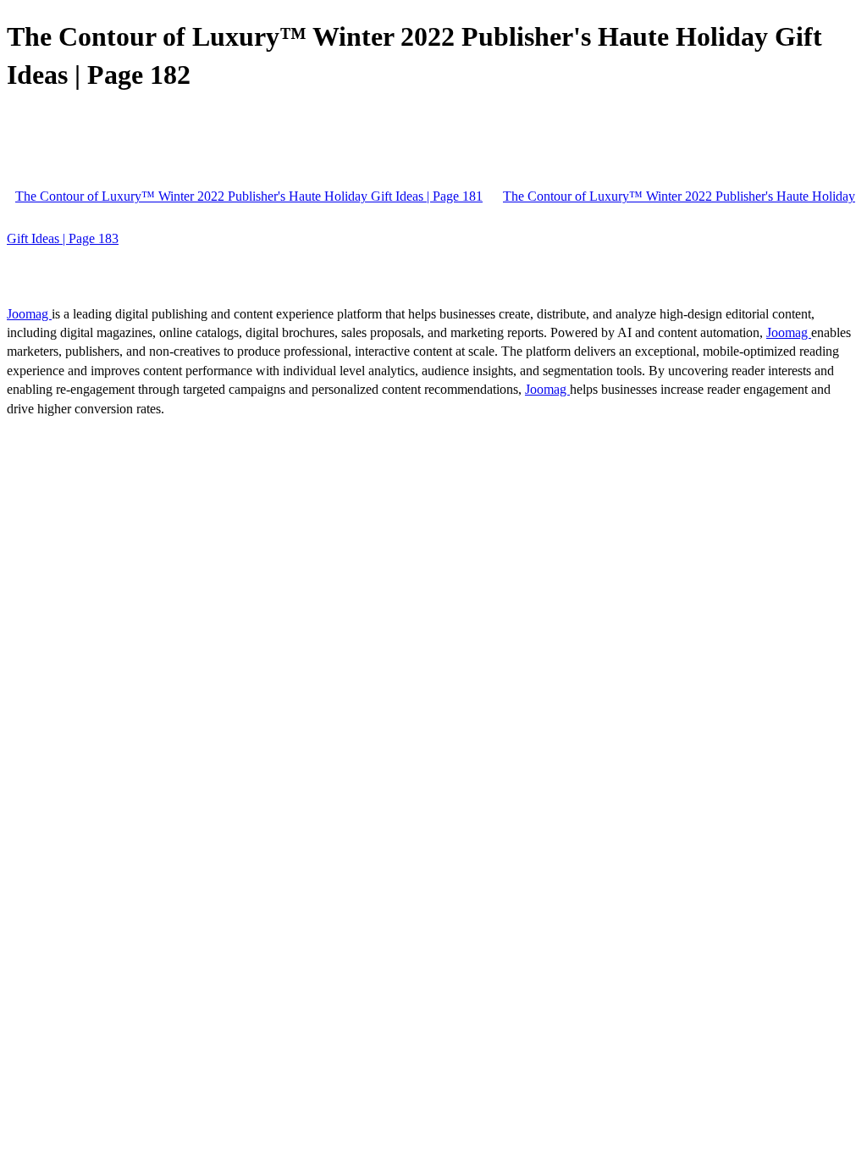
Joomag (29, 314)
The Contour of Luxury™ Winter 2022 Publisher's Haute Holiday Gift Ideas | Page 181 (249, 196)
